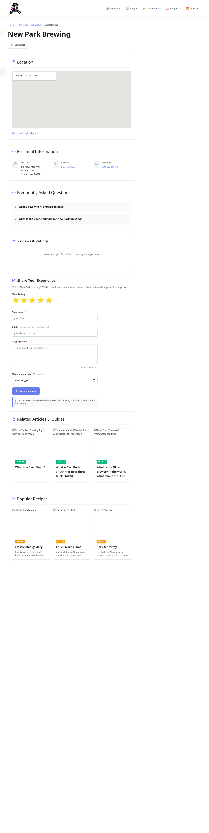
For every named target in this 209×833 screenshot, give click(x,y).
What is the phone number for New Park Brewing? (50, 219)
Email (30, 326)
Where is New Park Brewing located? (41, 206)
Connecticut (36, 25)
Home (13, 25)
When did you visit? (27, 374)
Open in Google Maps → (25, 133)
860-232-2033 (68, 166)
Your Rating (18, 294)
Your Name (18, 312)
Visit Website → (110, 166)
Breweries (23, 25)
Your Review (18, 341)
